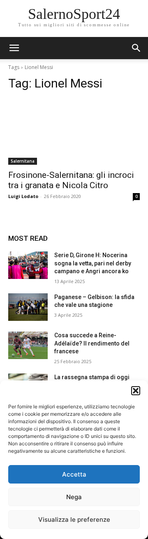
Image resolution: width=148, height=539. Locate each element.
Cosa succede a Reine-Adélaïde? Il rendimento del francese (92, 343)
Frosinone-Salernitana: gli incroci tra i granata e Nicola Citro (71, 180)
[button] (136, 391)
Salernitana (23, 161)
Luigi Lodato (23, 196)
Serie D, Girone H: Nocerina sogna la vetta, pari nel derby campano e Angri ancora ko (92, 263)
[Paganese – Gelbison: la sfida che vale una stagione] (28, 307)
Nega (74, 497)
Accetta (74, 474)
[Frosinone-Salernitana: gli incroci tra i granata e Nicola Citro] (74, 132)
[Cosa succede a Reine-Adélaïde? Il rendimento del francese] (28, 345)
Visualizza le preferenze (74, 519)
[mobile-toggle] (14, 48)
